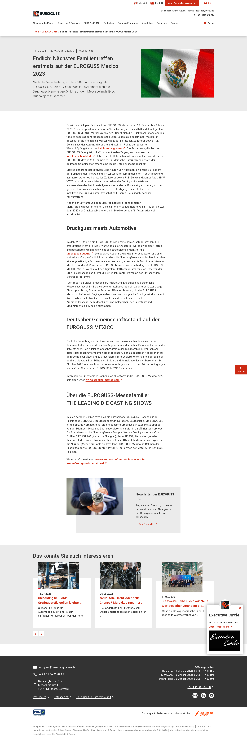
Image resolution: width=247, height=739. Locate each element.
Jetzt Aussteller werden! (180, 3)
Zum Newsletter (147, 524)
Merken (241, 369)
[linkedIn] (203, 695)
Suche (209, 23)
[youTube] (211, 695)
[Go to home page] (54, 10)
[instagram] (195, 695)
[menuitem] (45, 23)
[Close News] (225, 604)
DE (207, 3)
